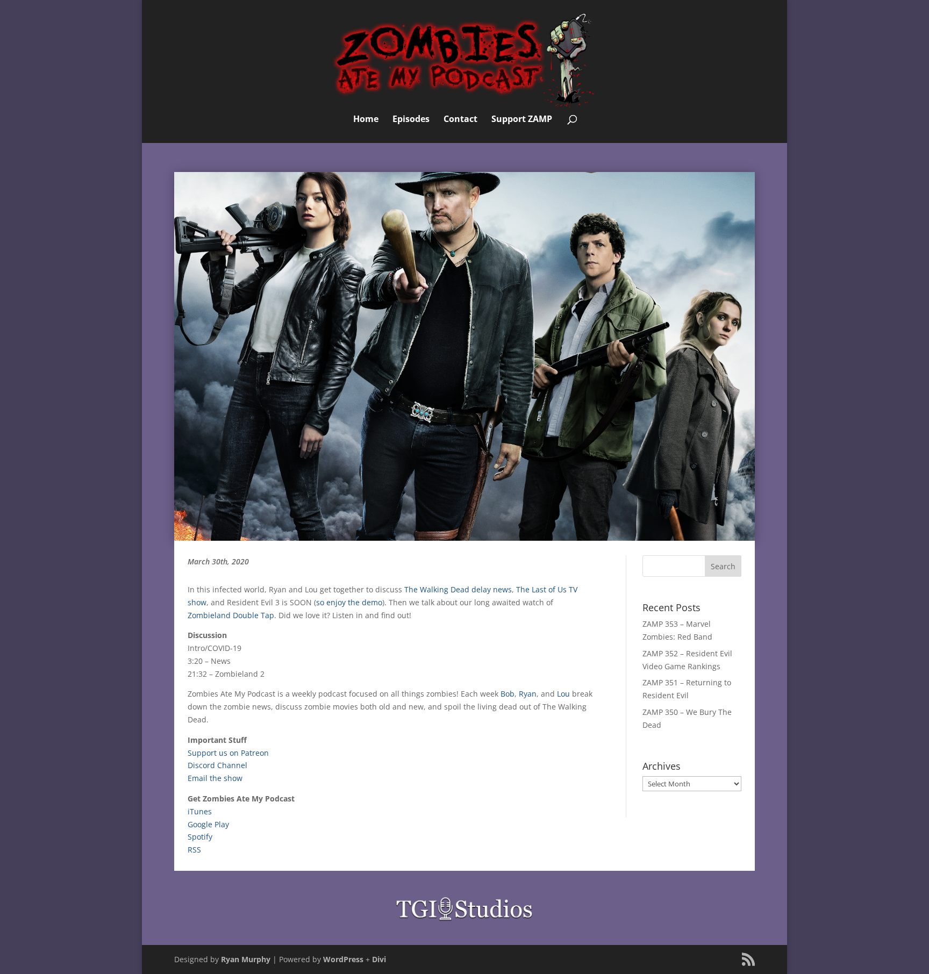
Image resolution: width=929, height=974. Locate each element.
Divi (379, 959)
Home (365, 120)
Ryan (528, 694)
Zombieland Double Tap (231, 615)
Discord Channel (217, 765)
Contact (460, 120)
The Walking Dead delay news (458, 589)
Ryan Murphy (245, 959)
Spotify (200, 837)
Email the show (215, 778)
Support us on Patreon (228, 753)
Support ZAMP (521, 120)
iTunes (200, 811)
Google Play (208, 824)
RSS (194, 849)
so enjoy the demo (349, 602)
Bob (507, 694)
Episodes (411, 120)
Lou (563, 694)
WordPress (343, 959)
